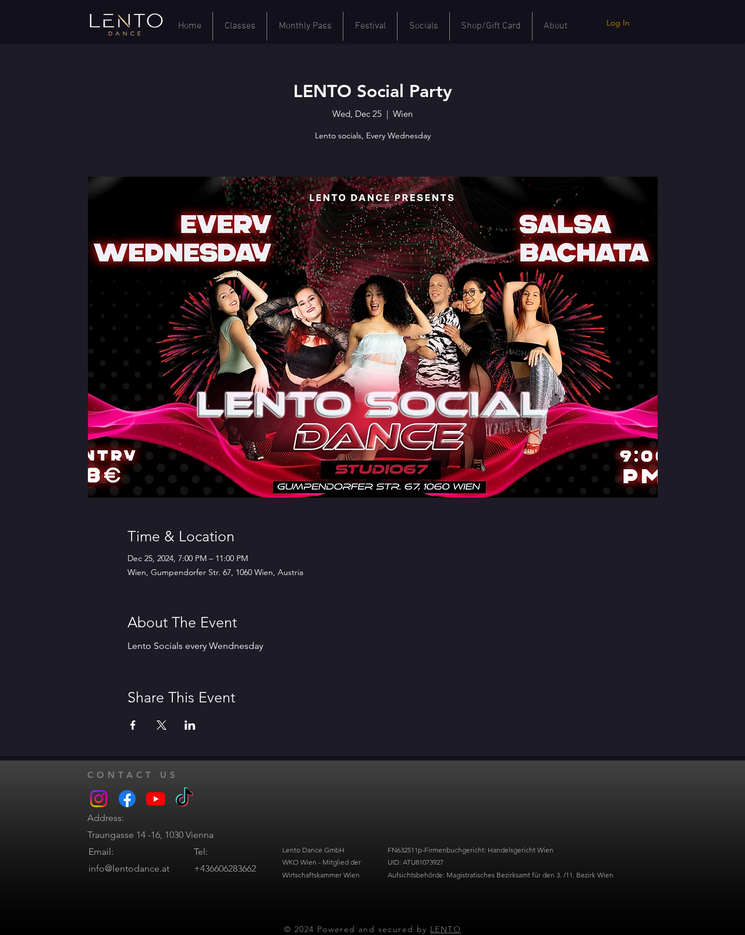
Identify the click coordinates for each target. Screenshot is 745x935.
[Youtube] (155, 798)
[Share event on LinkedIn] (190, 725)
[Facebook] (127, 798)
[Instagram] (98, 798)
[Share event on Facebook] (133, 725)
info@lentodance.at (128, 868)
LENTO (445, 929)
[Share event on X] (161, 725)
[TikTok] (184, 798)
